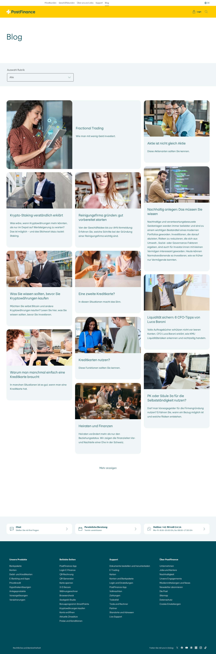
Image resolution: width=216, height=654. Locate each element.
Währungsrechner (69, 591)
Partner (113, 608)
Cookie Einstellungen (170, 604)
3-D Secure (65, 587)
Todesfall (114, 599)
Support (99, 3)
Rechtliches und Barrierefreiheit (27, 648)
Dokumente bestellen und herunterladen (129, 566)
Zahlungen (114, 595)
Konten (13, 570)
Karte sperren (66, 582)
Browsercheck (67, 595)
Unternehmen (167, 566)
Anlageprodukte (17, 591)
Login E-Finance (68, 570)
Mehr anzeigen (108, 468)
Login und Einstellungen (121, 582)
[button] (206, 12)
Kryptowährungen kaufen (72, 608)
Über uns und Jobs (85, 3)
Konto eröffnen (67, 612)
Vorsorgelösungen (18, 595)
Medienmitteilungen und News (175, 582)
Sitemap (164, 595)
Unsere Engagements (171, 578)
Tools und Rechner (118, 604)
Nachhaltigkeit (167, 574)
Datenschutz (166, 599)
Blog (107, 3)
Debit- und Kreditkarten (20, 574)
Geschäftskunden (67, 3)
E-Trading (114, 570)
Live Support (115, 616)
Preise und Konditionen (71, 620)
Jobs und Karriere (168, 570)
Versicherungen (17, 599)
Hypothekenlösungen (20, 587)
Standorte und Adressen (121, 612)
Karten (112, 574)
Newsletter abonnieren (171, 587)
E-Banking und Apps (19, 578)
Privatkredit (15, 582)
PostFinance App (68, 566)
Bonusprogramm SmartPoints (74, 604)
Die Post (164, 591)
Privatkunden (50, 3)
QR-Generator (67, 578)
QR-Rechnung (66, 574)
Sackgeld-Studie (68, 599)
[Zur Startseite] (20, 12)
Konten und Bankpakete (121, 578)
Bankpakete (15, 566)
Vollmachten (115, 591)
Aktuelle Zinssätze (69, 616)
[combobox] (40, 77)
